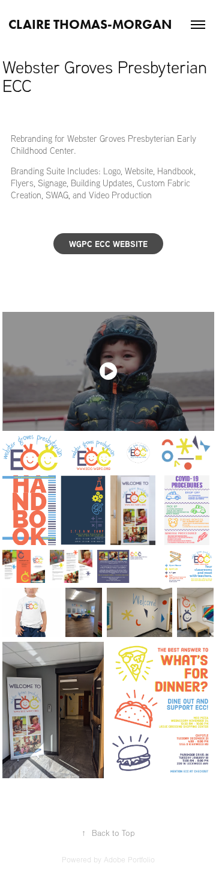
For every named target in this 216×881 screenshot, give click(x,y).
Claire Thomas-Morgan (90, 24)
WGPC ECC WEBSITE (108, 243)
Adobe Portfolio (129, 860)
